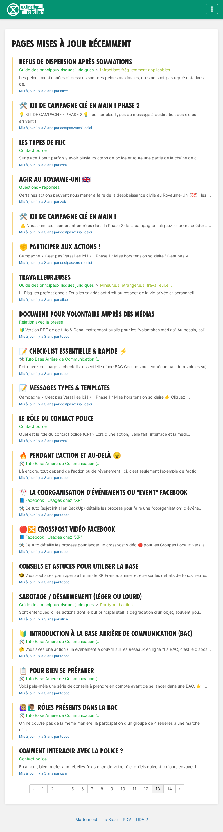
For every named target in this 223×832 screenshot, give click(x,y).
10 (123, 788)
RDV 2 (142, 819)
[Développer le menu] (212, 9)
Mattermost (86, 819)
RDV (127, 819)
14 (169, 788)
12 (146, 788)
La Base (110, 819)
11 (134, 788)
